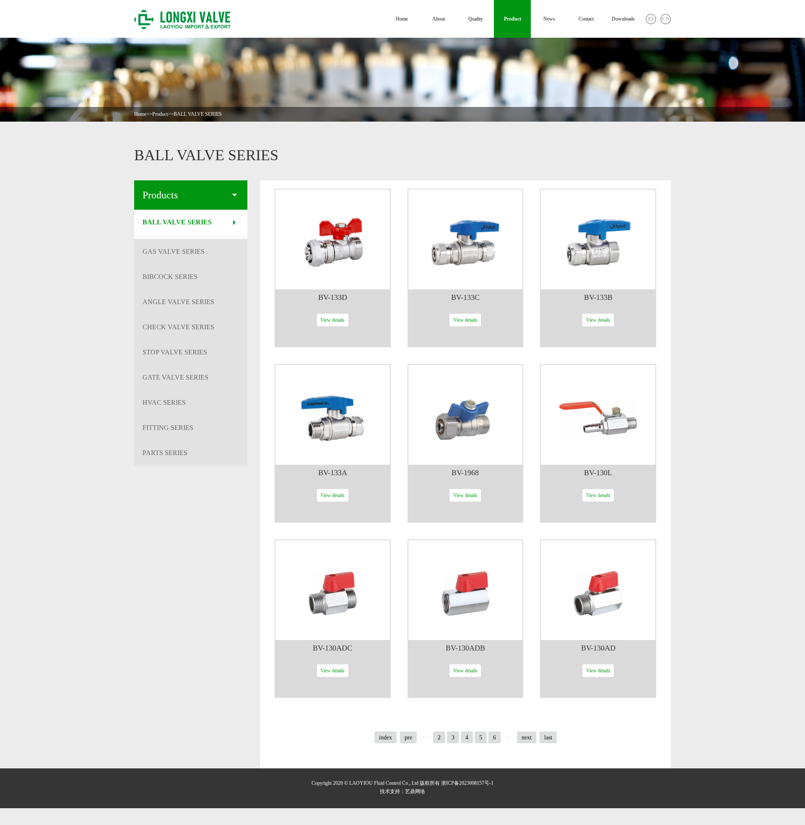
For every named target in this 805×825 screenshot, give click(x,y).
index (385, 737)
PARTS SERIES (165, 452)
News (549, 19)
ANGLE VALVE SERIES (178, 301)
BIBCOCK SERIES (170, 276)
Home (402, 19)
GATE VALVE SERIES (175, 377)
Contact (586, 19)
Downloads (623, 19)
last (548, 737)
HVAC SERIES (164, 402)
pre (408, 737)
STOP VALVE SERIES (175, 352)
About (438, 19)
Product (512, 19)
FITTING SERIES (168, 427)
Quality (475, 19)
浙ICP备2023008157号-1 (467, 783)
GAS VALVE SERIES (174, 251)
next (527, 737)
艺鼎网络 (415, 791)
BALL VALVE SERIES (198, 114)
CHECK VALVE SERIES (178, 327)
